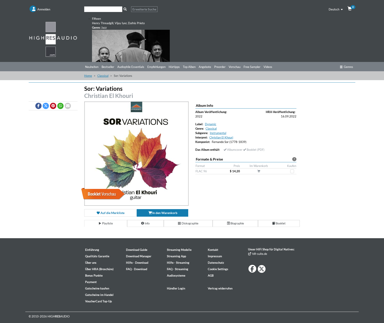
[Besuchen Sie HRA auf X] (262, 269)
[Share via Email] (68, 106)
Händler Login (176, 288)
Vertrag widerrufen (220, 288)
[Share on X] (46, 106)
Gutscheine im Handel (99, 295)
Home (88, 75)
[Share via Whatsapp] (60, 106)
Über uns (90, 262)
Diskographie (189, 223)
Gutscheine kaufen (97, 288)
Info (147, 223)
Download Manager (138, 256)
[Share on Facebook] (38, 106)
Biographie (237, 223)
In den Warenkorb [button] (164, 213)
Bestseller (108, 67)
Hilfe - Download (137, 262)
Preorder (220, 67)
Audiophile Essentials (130, 67)
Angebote (205, 67)
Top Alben (189, 67)
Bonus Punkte (94, 275)
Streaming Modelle (179, 250)
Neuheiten (91, 67)
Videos (268, 67)
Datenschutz (216, 262)
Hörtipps (174, 67)
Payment (91, 282)
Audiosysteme (176, 275)
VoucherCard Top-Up (98, 301)
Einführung (92, 250)
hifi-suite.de (259, 254)
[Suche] (125, 9)
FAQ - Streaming (177, 269)
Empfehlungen (156, 67)
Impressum (215, 256)
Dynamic (210, 124)
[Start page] (53, 39)
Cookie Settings (218, 269)
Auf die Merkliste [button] (112, 213)
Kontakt (213, 250)
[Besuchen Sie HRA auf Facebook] (252, 269)
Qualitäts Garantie (97, 256)
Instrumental (218, 133)
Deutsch (334, 9)
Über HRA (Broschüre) (99, 269)
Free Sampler (252, 67)
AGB (211, 275)
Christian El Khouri (108, 95)
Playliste (107, 223)
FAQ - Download (136, 269)
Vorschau (234, 67)
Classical (102, 75)
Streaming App (176, 256)
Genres (348, 67)
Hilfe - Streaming (178, 262)
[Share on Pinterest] (53, 106)
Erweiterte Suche (144, 9)
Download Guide (136, 250)
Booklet (280, 223)
